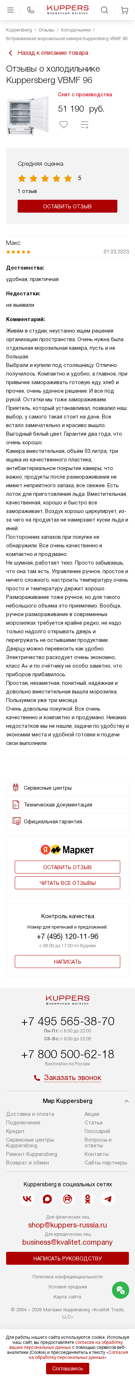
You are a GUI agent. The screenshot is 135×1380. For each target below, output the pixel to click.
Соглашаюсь (67, 1368)
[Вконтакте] (27, 1199)
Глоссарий (97, 1131)
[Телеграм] (108, 1199)
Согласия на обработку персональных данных (79, 1355)
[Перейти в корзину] (124, 10)
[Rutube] (67, 1199)
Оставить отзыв (67, 206)
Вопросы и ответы (98, 1142)
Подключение (23, 1122)
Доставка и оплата (30, 1114)
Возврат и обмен (27, 1163)
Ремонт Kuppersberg (31, 1154)
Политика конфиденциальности (67, 1276)
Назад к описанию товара (53, 53)
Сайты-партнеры (106, 1163)
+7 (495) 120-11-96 (67, 936)
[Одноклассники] (88, 1199)
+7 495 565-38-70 (67, 1021)
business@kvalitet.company (67, 1242)
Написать (67, 962)
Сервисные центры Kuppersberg (30, 1142)
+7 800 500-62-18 (67, 1054)
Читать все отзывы (68, 883)
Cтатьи (94, 1122)
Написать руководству (67, 1259)
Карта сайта (67, 1296)
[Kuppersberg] (68, 10)
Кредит (15, 1131)
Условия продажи (67, 1286)
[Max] (47, 1199)
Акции (92, 1114)
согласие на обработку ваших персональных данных (66, 1345)
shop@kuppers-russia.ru (67, 1225)
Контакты (97, 1154)
